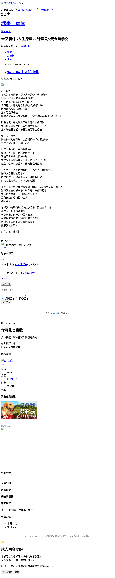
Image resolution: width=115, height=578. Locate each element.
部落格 (10, 55)
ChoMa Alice (5, 426)
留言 (24, 264)
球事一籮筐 (13, 23)
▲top (4, 278)
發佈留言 (6, 302)
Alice (3, 247)
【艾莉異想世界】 (29, 273)
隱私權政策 (74, 536)
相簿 (9, 52)
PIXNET (35, 536)
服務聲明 (86, 536)
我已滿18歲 (7, 572)
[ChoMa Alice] (10, 466)
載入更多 (6, 284)
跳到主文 (6, 31)
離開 (17, 572)
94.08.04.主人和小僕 (23, 72)
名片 (9, 59)
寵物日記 (26, 46)
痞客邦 (18, 264)
